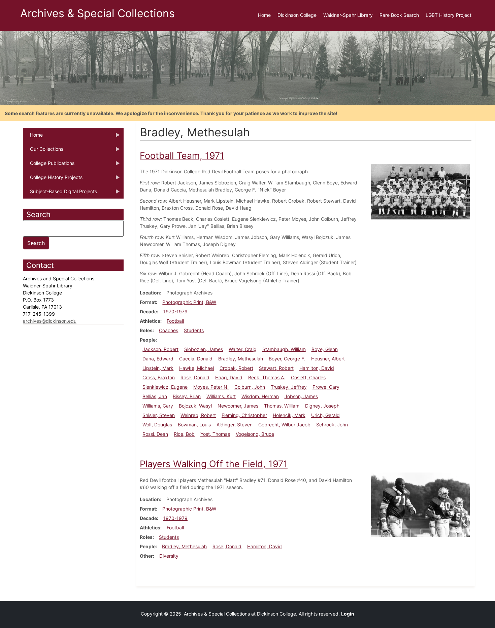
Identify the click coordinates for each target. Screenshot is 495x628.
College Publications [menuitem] (48, 165)
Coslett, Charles (308, 377)
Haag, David (228, 377)
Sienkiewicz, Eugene (165, 387)
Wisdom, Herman (260, 396)
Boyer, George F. (287, 358)
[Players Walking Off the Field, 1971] (420, 504)
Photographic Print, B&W (189, 302)
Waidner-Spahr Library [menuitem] (348, 15)
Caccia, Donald (195, 358)
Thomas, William (281, 406)
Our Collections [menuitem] (43, 151)
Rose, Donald (194, 377)
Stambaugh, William (284, 349)
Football (175, 321)
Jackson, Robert (160, 349)
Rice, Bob (184, 434)
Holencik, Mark (289, 415)
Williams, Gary (157, 406)
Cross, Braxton (158, 377)
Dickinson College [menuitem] (297, 15)
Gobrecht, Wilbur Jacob (284, 424)
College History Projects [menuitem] (52, 179)
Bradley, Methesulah (240, 358)
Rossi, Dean (155, 434)
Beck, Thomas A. (266, 377)
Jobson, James (301, 396)
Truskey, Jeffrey (289, 387)
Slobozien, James (203, 349)
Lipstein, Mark (157, 368)
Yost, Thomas (215, 434)
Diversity (168, 556)
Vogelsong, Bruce (255, 434)
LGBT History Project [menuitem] (448, 15)
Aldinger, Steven (235, 424)
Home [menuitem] (264, 15)
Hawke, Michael (196, 368)
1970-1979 (175, 311)
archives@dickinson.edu (49, 321)
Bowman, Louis (194, 424)
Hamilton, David (316, 368)
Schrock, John (332, 424)
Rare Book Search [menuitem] (399, 15)
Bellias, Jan (154, 396)
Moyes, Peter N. (211, 387)
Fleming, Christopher (244, 415)
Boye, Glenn (324, 349)
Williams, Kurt (221, 396)
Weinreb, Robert (198, 415)
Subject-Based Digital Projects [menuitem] (60, 193)
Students (194, 330)
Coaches (168, 330)
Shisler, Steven (158, 415)
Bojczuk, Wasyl (195, 406)
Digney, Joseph (322, 406)
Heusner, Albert (328, 358)
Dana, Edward (157, 358)
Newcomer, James (238, 406)
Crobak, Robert (236, 368)
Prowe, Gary (325, 387)
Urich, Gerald (325, 415)
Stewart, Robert (276, 368)
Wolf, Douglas (157, 424)
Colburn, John (249, 387)
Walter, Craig (243, 349)
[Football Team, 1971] (420, 191)
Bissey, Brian (187, 396)
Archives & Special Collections (97, 13)
